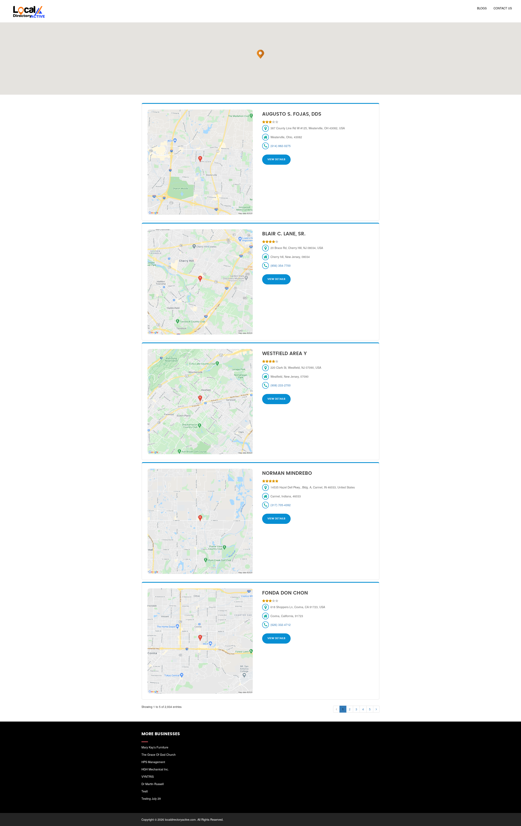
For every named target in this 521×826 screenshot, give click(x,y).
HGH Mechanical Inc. (155, 769)
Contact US (503, 8)
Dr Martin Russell (152, 784)
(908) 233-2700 (280, 385)
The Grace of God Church (158, 755)
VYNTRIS (147, 776)
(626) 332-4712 (280, 625)
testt (144, 791)
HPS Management (153, 762)
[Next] (376, 709)
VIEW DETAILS (276, 159)
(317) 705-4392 (280, 505)
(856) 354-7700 (280, 265)
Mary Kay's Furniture (154, 747)
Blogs (482, 8)
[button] (260, 54)
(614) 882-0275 (280, 146)
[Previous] (336, 709)
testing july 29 (151, 798)
